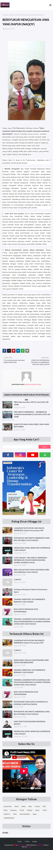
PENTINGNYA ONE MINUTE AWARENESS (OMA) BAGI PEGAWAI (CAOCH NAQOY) (32, 539)
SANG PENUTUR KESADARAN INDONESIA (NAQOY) (29, 723)
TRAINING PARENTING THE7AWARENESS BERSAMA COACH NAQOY (29, 600)
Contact (37, 806)
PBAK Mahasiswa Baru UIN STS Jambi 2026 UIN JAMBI (31, 403)
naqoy (35, 814)
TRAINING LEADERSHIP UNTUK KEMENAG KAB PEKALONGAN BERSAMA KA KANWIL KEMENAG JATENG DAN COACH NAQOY (32, 621)
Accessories (7, 806)
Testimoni (7, 814)
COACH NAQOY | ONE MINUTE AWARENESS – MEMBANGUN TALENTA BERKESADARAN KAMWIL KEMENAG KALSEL (31, 560)
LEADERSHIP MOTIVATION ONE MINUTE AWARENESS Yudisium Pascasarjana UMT (29, 529)
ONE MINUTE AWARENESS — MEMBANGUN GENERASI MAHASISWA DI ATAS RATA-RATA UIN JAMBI (32, 414)
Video (15, 814)
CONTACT (17, 580)
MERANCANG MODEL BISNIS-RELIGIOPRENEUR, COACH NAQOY (32, 549)
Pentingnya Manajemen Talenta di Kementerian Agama (30, 590)
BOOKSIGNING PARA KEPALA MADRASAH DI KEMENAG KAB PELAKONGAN (31, 703)
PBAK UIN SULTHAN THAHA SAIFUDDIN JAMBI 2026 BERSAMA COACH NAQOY (31, 571)
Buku (30, 806)
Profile (22, 810)
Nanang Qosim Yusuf (32, 384)
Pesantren (13, 810)
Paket (5, 810)
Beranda (5, 15)
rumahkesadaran (9, 818)
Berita (24, 806)
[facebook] (8, 454)
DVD (44, 806)
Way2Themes (22, 845)
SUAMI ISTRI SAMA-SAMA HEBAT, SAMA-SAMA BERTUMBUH (31, 425)
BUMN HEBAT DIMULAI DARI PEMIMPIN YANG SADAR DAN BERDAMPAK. (31, 661)
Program (29, 810)
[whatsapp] (45, 454)
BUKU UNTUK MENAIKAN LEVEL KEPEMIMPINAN (26, 610)
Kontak (34, 841)
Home (19, 841)
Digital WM (40, 845)
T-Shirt (44, 810)
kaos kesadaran (25, 814)
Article (17, 806)
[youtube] (32, 454)
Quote (37, 810)
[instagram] (20, 454)
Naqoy (29, 847)
